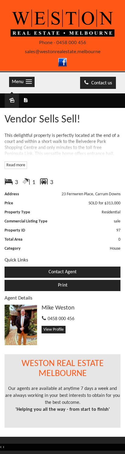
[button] (62, 285)
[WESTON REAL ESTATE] (62, 22)
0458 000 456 (71, 42)
